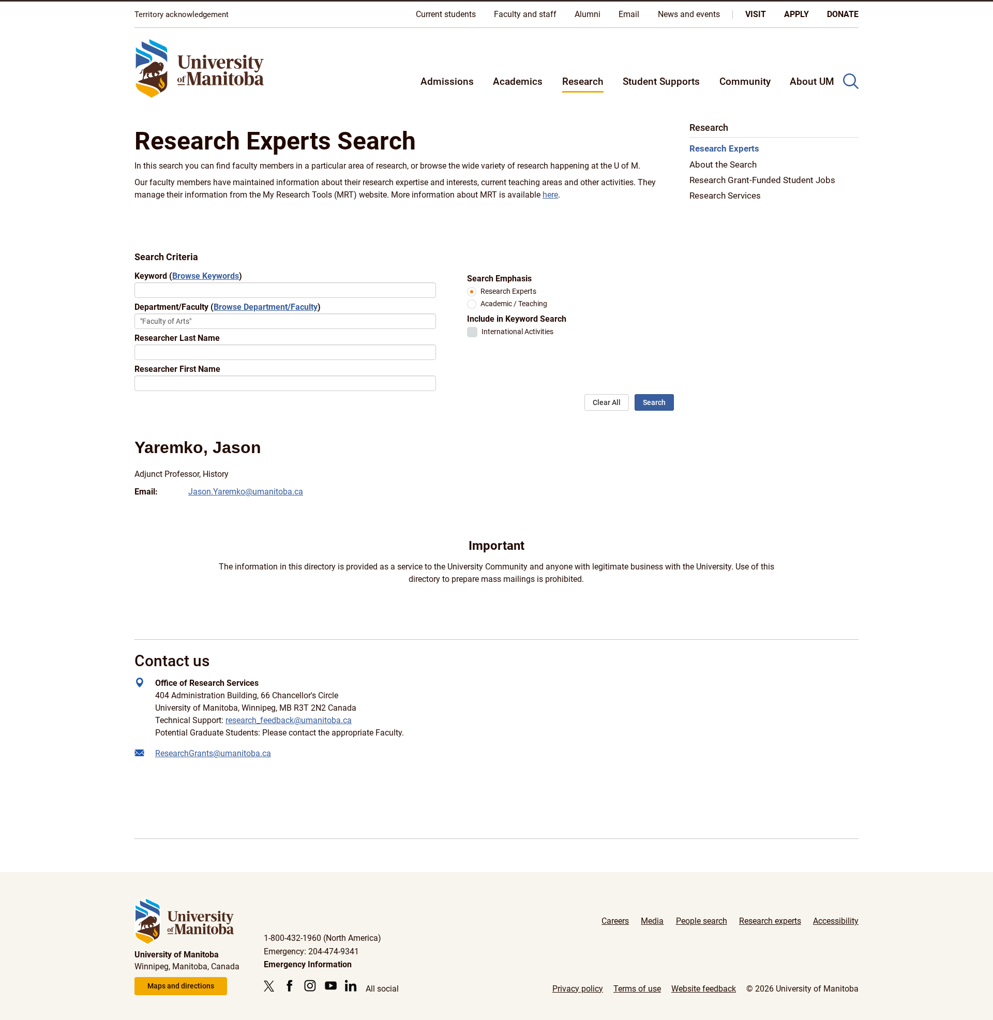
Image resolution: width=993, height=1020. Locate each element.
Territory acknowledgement (181, 14)
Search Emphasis (499, 278)
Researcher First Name (177, 369)
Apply (796, 14)
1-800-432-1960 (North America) (322, 938)
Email (629, 14)
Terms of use (637, 989)
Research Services (725, 196)
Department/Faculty (227, 307)
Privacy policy (577, 989)
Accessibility (836, 921)
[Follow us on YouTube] (331, 986)
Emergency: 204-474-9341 (311, 951)
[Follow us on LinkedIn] (351, 986)
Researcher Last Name (177, 338)
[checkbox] (472, 332)
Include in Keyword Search (516, 319)
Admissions (447, 81)
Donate (843, 14)
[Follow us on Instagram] (310, 986)
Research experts (770, 921)
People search (701, 921)
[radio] (471, 291)
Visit (755, 14)
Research (583, 81)
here (550, 195)
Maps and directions (180, 986)
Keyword (188, 276)
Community (745, 81)
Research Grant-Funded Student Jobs (762, 180)
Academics (518, 81)
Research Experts (508, 291)
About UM (812, 81)
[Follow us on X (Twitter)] (271, 986)
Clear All (607, 402)
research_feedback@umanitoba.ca (288, 720)
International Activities (517, 331)
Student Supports (661, 81)
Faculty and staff (525, 14)
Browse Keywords (205, 276)
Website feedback (703, 989)
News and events (689, 14)
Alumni (587, 14)
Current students (446, 14)
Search (654, 402)
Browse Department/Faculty (266, 307)
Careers (615, 921)
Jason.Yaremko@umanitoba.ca (245, 492)
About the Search (723, 165)
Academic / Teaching (513, 303)
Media (652, 921)
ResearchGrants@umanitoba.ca (213, 753)
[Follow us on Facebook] (289, 986)
